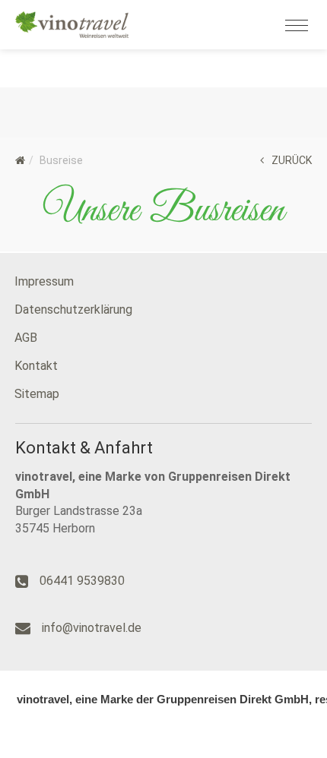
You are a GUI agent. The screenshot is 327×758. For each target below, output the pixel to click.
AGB (25, 337)
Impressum (44, 281)
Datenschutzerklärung (73, 309)
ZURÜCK (291, 160)
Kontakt (36, 365)
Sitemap (36, 394)
